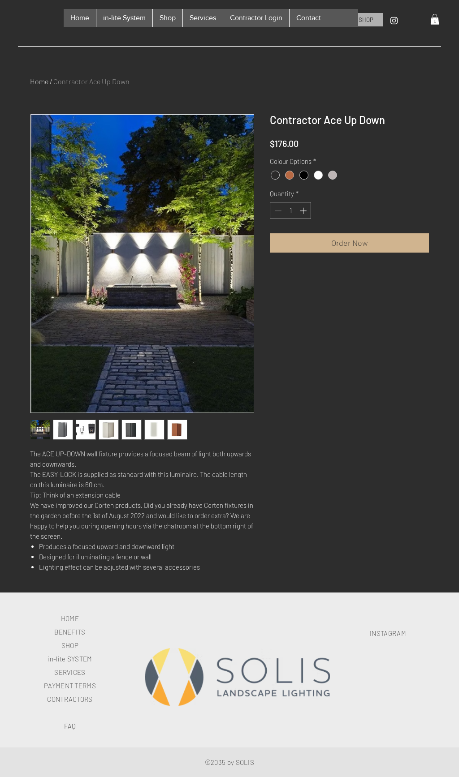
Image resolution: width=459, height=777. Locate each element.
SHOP (69, 645)
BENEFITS (69, 632)
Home (39, 81)
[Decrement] (277, 210)
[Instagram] (394, 21)
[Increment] (304, 210)
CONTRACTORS (69, 699)
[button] (434, 19)
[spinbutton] (290, 210)
